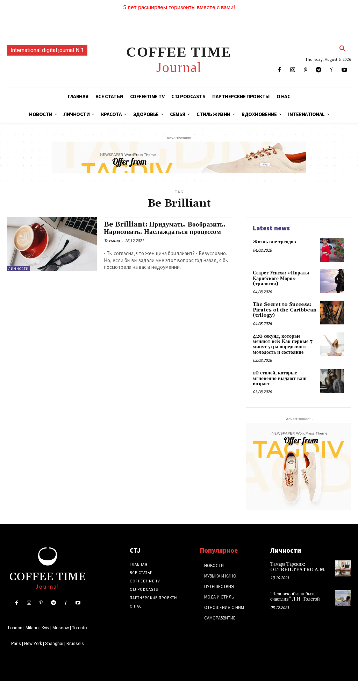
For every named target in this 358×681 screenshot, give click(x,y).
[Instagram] (292, 70)
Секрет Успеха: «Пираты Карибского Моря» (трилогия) (281, 278)
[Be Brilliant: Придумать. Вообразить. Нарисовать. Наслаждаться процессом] (52, 244)
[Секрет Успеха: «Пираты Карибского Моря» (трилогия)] (332, 281)
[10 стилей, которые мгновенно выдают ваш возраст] (332, 381)
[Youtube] (344, 70)
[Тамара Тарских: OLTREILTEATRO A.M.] (343, 568)
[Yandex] (331, 70)
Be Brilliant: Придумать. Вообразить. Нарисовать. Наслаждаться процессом (164, 228)
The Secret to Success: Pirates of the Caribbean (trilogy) (284, 309)
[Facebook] (279, 70)
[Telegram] (318, 70)
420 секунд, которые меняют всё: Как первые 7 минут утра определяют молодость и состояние (283, 344)
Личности (18, 268)
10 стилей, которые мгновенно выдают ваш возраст (280, 378)
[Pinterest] (305, 70)
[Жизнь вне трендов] (332, 250)
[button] (342, 49)
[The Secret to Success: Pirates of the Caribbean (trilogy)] (332, 312)
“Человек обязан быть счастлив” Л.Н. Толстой (295, 596)
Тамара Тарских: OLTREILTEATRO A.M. (297, 567)
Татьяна (112, 241)
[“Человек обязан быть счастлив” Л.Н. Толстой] (343, 598)
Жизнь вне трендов (274, 242)
